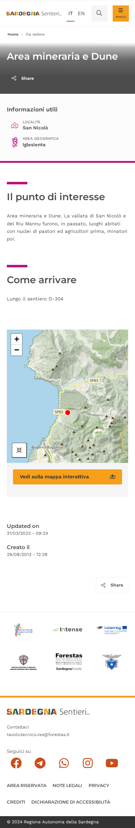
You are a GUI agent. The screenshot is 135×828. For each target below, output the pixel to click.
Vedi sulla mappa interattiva (54, 476)
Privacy (99, 785)
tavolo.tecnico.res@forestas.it (38, 734)
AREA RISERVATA (26, 785)
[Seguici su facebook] (16, 763)
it (70, 13)
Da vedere (35, 34)
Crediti (16, 802)
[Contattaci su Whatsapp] (64, 763)
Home (13, 34)
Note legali (67, 785)
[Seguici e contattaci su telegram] (40, 763)
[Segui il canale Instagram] (88, 763)
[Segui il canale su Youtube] (112, 763)
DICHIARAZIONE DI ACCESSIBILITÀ (70, 802)
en (81, 13)
